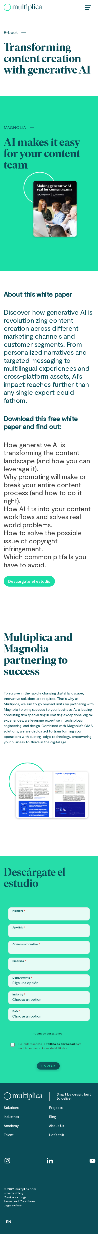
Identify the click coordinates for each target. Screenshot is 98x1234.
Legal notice (13, 1205)
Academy (11, 1125)
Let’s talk (56, 1134)
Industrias (11, 1116)
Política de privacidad (60, 1043)
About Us (56, 1125)
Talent (9, 1134)
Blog (52, 1116)
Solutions (11, 1107)
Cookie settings (15, 1197)
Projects (56, 1107)
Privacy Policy (13, 1193)
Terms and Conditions (20, 1201)
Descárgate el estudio (29, 581)
